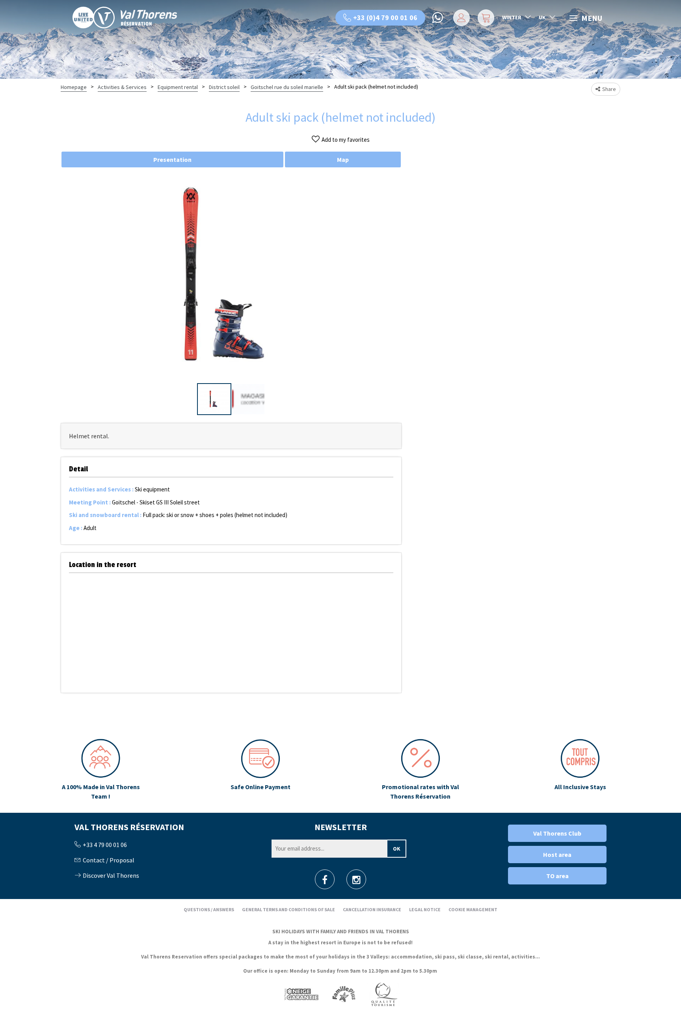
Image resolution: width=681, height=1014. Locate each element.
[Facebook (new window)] (324, 881)
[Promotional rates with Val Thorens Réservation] (420, 770)
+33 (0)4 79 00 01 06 (385, 17)
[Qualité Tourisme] (383, 993)
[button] (485, 17)
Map (343, 159)
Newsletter (340, 826)
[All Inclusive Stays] (580, 770)
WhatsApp (438, 17)
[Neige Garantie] (300, 993)
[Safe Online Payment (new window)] (261, 770)
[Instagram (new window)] (356, 881)
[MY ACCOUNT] (460, 17)
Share (609, 89)
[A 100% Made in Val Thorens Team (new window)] (101, 770)
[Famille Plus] (343, 993)
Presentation (172, 159)
